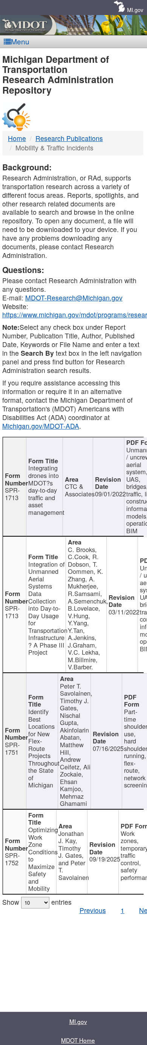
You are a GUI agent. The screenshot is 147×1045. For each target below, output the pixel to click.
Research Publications (69, 138)
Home (17, 138)
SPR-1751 (12, 748)
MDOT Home (78, 1040)
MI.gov (135, 10)
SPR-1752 (12, 859)
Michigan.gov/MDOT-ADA (40, 426)
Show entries (37, 902)
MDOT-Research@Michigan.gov (73, 297)
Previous (93, 910)
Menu (20, 41)
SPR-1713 (12, 493)
